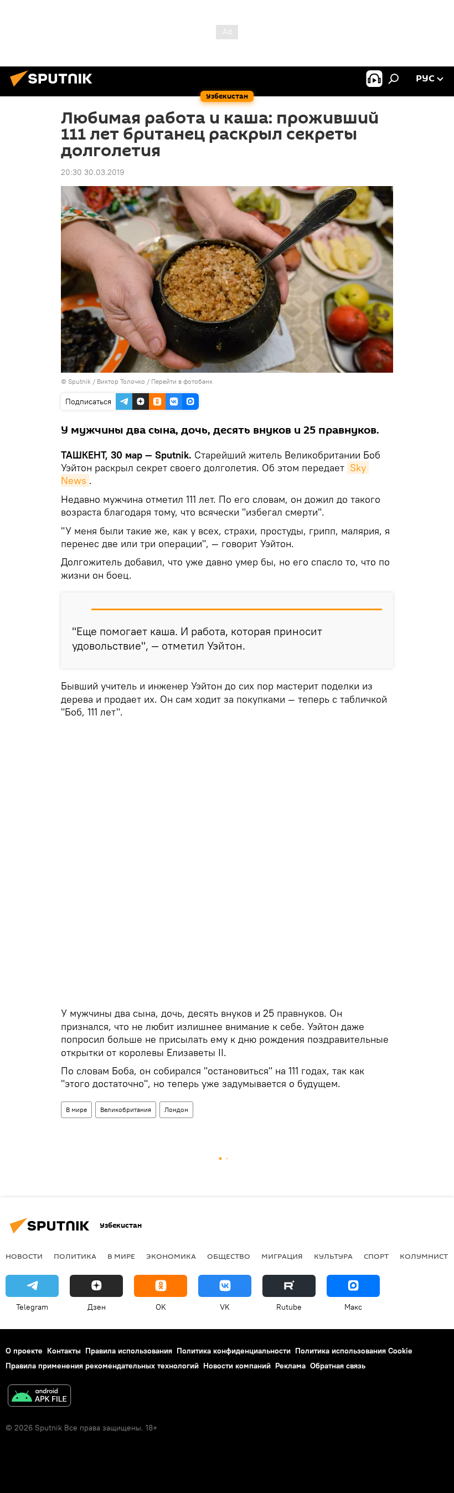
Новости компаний (237, 1366)
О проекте (24, 1351)
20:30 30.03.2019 (92, 172)
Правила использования (128, 1351)
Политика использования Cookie (353, 1351)
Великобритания (125, 1109)
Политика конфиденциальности (234, 1351)
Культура (333, 1256)
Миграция (282, 1256)
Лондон (176, 1109)
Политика (75, 1256)
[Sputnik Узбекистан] (54, 88)
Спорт (376, 1256)
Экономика (171, 1256)
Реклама (290, 1366)
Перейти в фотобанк (182, 381)
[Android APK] (39, 1396)
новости (24, 1256)
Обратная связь (337, 1366)
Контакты (64, 1351)
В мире (76, 1109)
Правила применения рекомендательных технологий (102, 1366)
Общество (228, 1256)
